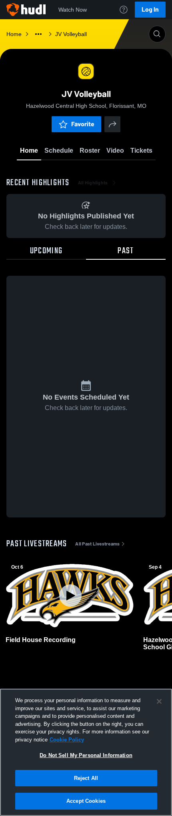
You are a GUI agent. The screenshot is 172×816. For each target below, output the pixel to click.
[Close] (159, 701)
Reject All (86, 778)
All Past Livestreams (97, 544)
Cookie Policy (67, 740)
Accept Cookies (86, 801)
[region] (86, 752)
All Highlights (93, 183)
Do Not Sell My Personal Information (86, 755)
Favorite (82, 124)
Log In (150, 9)
